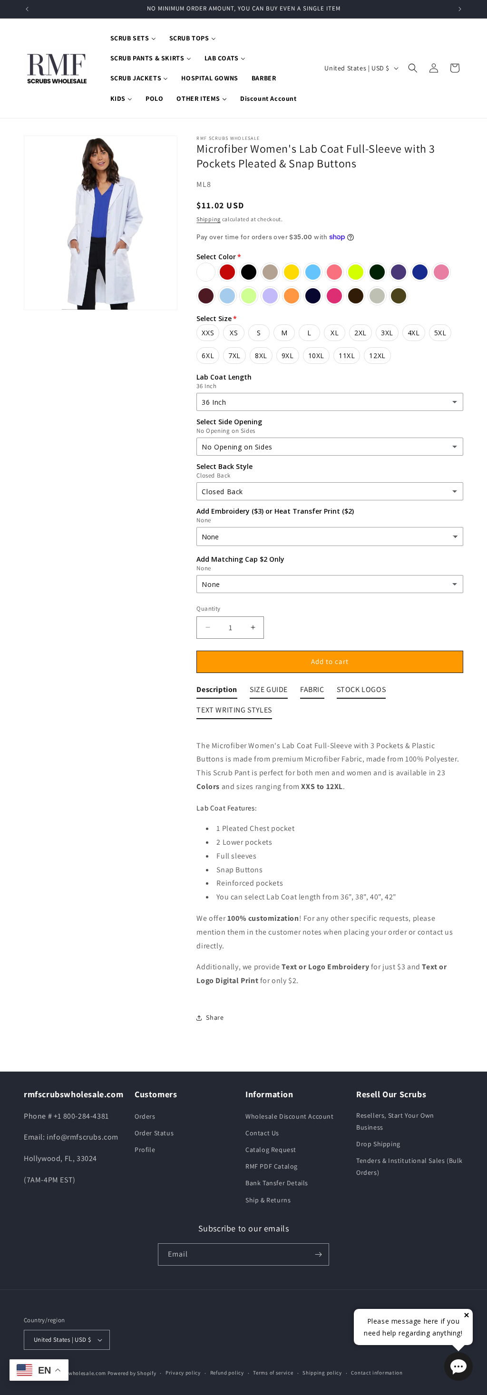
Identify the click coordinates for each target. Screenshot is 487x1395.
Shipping (208, 219)
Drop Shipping (378, 1144)
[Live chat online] (458, 1366)
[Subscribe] (318, 1254)
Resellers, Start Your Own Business (395, 1121)
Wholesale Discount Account (289, 1116)
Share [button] (215, 1017)
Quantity (208, 609)
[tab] (216, 692)
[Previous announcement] (27, 9)
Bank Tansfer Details (276, 1183)
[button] (412, 68)
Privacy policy (183, 1372)
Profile (145, 1149)
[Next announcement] (459, 9)
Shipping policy (322, 1372)
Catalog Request (270, 1149)
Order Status (154, 1133)
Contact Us (262, 1133)
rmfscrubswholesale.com (74, 1373)
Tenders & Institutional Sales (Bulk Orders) (409, 1166)
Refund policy (227, 1372)
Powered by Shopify (131, 1373)
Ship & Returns (268, 1200)
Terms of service (273, 1372)
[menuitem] (133, 38)
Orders (145, 1116)
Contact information (376, 1372)
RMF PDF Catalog (271, 1166)
